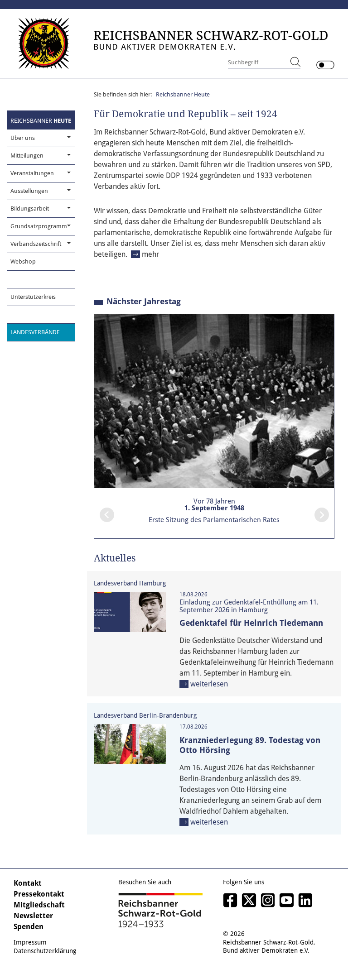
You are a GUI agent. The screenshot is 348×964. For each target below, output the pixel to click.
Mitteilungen (27, 155)
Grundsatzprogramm (38, 226)
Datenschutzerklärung (45, 950)
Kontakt (28, 883)
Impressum (30, 942)
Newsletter (33, 915)
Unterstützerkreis (33, 296)
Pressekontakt (39, 894)
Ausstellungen (29, 190)
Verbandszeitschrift (35, 243)
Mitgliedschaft (39, 905)
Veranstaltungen (32, 173)
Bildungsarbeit (29, 208)
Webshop (23, 261)
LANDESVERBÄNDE (35, 332)
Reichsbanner (40, 120)
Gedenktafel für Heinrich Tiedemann (251, 623)
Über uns (22, 137)
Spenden (29, 926)
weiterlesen (209, 684)
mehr (150, 254)
